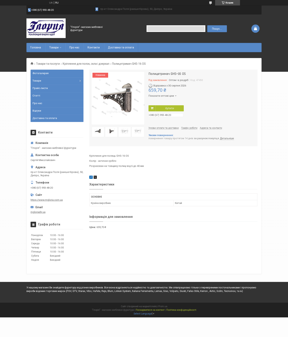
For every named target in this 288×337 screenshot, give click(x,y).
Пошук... (217, 28)
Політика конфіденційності (181, 310)
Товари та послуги (48, 63)
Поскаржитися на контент (150, 310)
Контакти (94, 47)
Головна (35, 47)
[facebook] (91, 177)
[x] (95, 177)
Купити (169, 108)
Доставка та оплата (121, 47)
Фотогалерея (41, 73)
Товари (54, 47)
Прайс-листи (40, 88)
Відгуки (37, 110)
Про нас (74, 47)
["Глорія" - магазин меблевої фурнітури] (46, 28)
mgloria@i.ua (38, 212)
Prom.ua (162, 306)
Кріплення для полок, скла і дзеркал (86, 63)
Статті (36, 95)
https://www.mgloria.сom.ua (47, 199)
